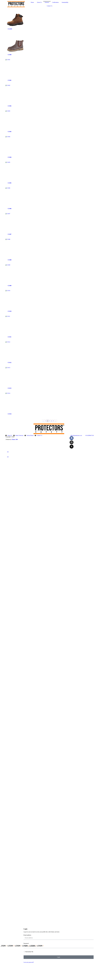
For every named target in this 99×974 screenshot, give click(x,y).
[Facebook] (71, 438)
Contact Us (49, 6)
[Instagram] (71, 442)
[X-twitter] (71, 446)
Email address (27, 935)
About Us (39, 2)
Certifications (55, 2)
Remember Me (29, 952)
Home (32, 2)
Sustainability (65, 2)
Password (26, 943)
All (8, 452)
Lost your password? (29, 962)
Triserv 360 (15, 439)
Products (47, 2)
